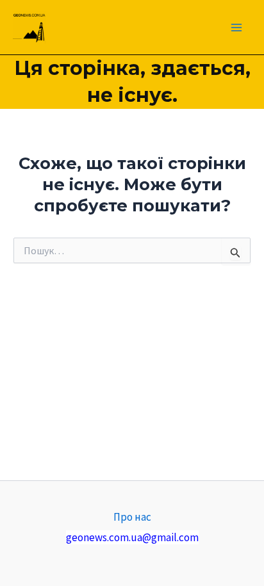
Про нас (132, 517)
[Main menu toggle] (237, 27)
